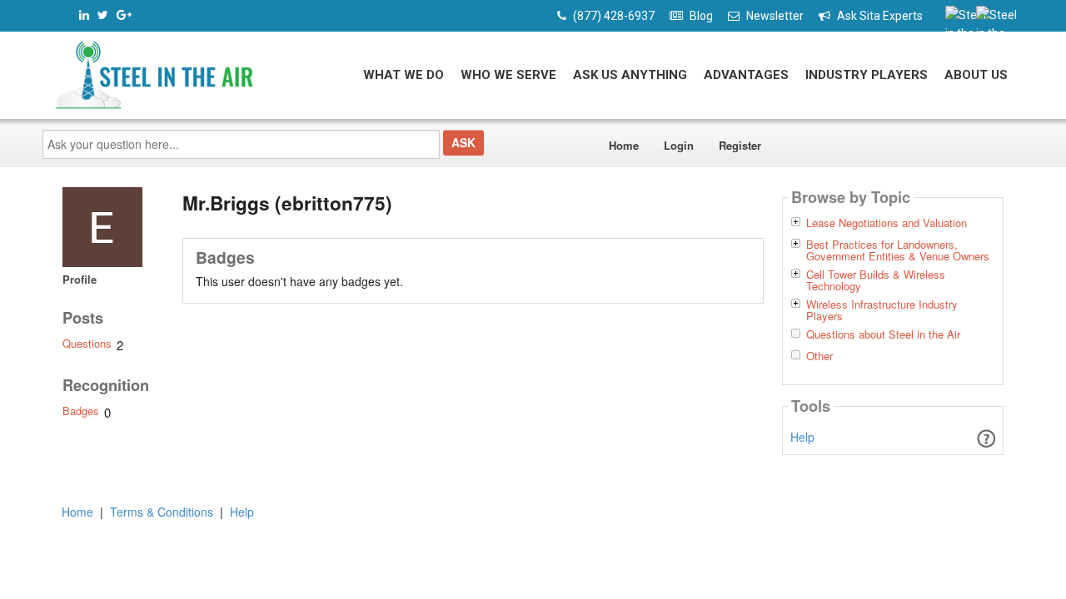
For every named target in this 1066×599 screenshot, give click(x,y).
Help (802, 436)
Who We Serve (508, 74)
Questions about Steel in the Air (883, 334)
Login (679, 145)
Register (740, 145)
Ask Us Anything (630, 74)
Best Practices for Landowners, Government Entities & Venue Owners (897, 250)
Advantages (746, 74)
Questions (87, 343)
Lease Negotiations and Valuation (886, 223)
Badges (80, 410)
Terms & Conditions (161, 511)
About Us (976, 74)
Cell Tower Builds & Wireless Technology (875, 280)
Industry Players (866, 74)
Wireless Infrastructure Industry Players (882, 310)
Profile (79, 279)
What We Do (403, 74)
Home (624, 145)
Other (819, 356)
